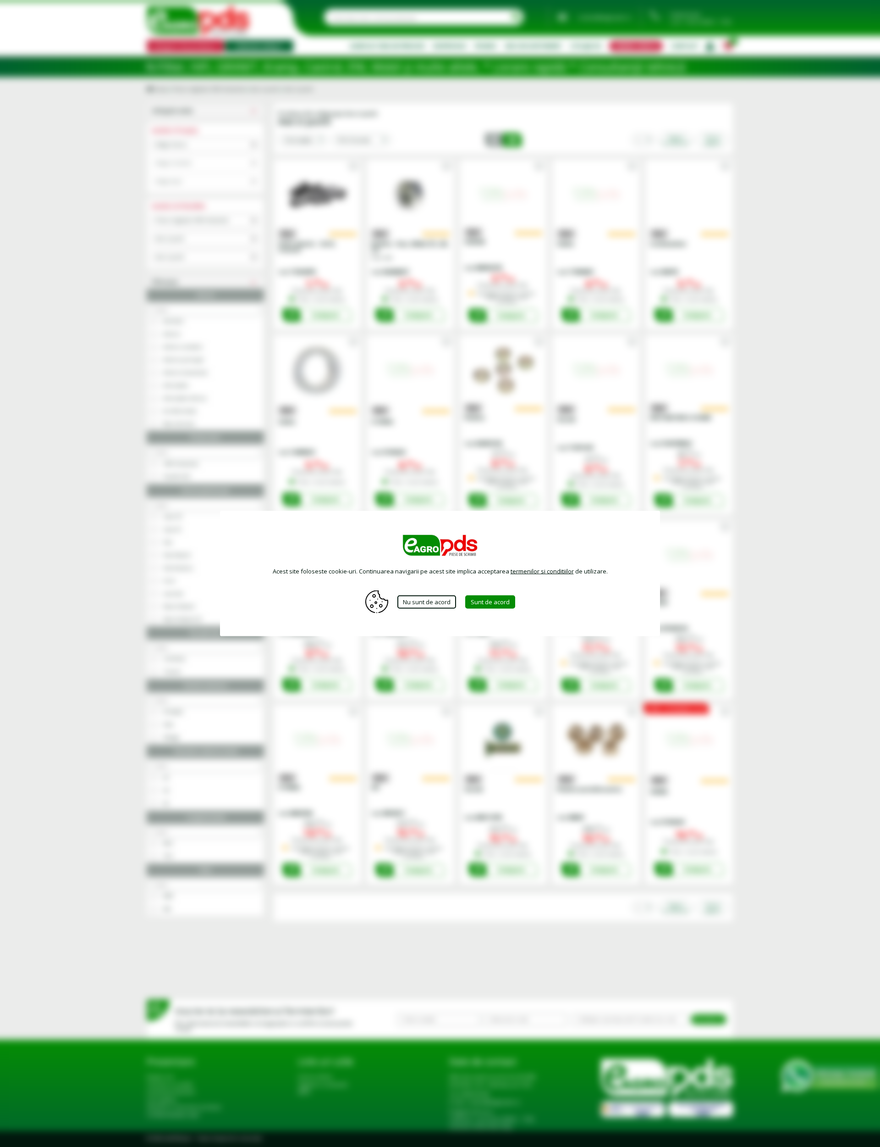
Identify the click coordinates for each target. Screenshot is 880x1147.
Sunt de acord (490, 601)
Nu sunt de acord (427, 601)
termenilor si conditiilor (542, 571)
